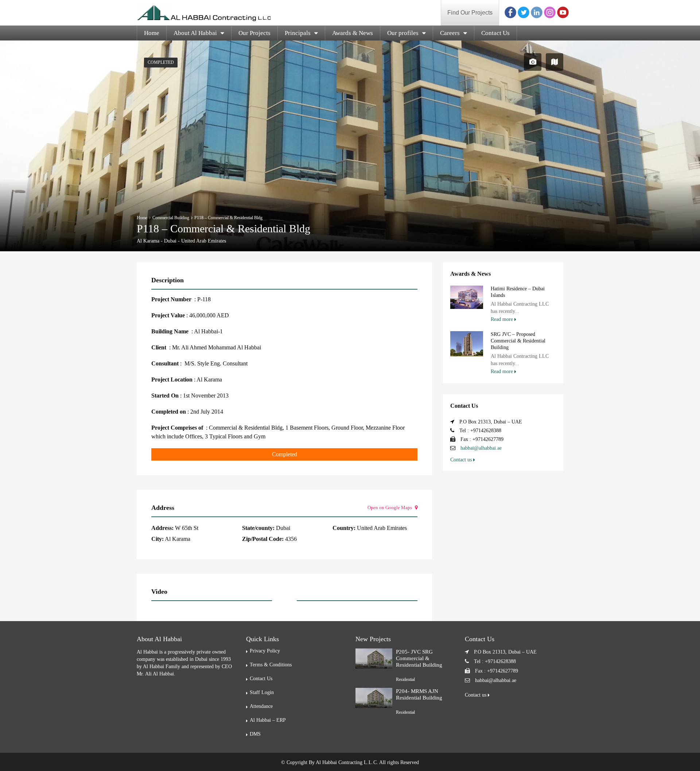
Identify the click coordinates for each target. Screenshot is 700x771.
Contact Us (495, 33)
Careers (450, 33)
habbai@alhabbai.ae (481, 448)
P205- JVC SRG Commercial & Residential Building (419, 658)
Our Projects (254, 33)
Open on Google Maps (390, 507)
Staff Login (262, 692)
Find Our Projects (470, 12)
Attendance (261, 706)
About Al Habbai (195, 33)
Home (151, 33)
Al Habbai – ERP (268, 720)
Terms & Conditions (271, 664)
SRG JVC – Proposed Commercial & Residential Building (518, 341)
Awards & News (352, 33)
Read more (502, 319)
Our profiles (403, 33)
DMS (255, 734)
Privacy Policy (265, 651)
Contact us (461, 459)
